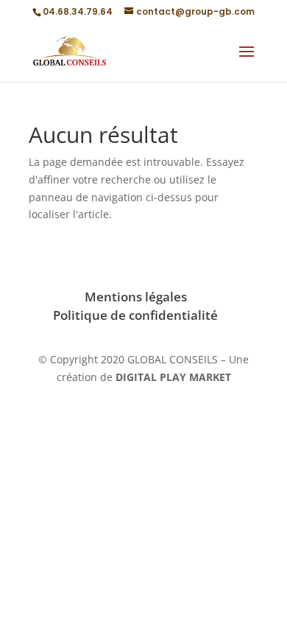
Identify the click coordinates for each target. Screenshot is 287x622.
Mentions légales (136, 296)
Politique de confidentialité (135, 315)
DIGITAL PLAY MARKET (173, 377)
